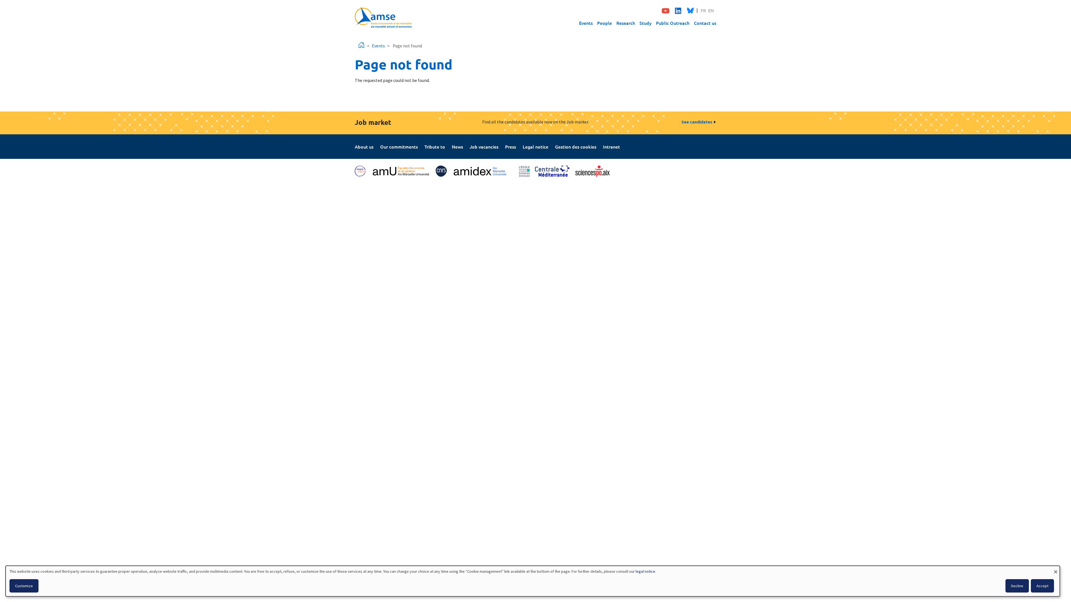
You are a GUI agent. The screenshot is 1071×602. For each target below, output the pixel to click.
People (604, 23)
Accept (1042, 585)
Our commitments (399, 147)
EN (711, 10)
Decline (1017, 585)
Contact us (705, 23)
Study (646, 23)
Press (510, 147)
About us (364, 147)
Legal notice (535, 147)
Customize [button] (24, 585)
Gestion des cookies (575, 147)
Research (625, 23)
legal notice (645, 571)
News (457, 147)
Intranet (611, 147)
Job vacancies (484, 147)
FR (703, 10)
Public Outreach (672, 23)
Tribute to (434, 147)
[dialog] (533, 581)
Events (586, 23)
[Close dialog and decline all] (1055, 569)
